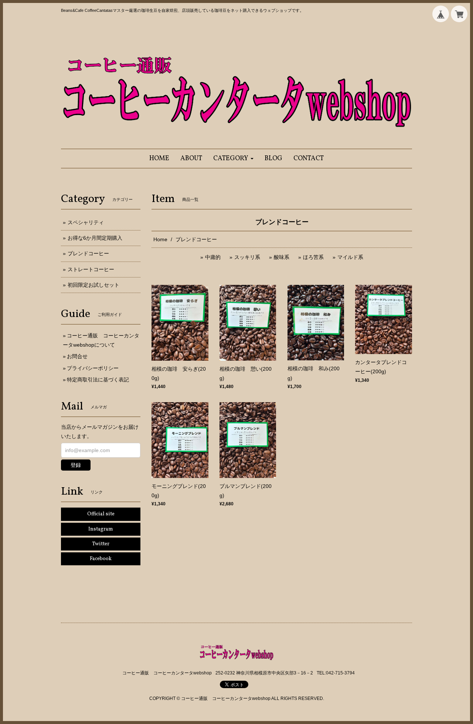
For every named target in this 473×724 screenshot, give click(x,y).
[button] (233, 158)
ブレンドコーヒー (88, 253)
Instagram (100, 529)
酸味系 (281, 257)
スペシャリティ (86, 222)
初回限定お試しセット (93, 285)
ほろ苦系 (313, 257)
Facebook (101, 558)
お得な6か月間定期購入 (95, 238)
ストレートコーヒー (91, 269)
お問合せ (77, 356)
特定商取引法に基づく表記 (98, 380)
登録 (76, 465)
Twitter (100, 544)
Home (160, 239)
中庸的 (213, 257)
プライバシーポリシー (93, 368)
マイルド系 (350, 257)
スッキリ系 (247, 257)
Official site (101, 514)
